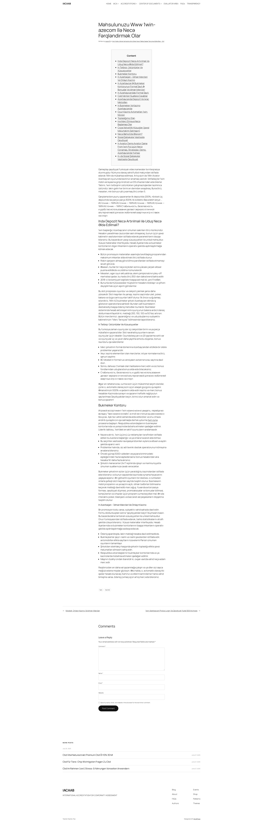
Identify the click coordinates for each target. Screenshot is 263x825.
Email (100, 683)
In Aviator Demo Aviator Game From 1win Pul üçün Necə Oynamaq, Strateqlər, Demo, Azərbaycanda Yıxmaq (132, 148)
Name (100, 673)
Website (101, 693)
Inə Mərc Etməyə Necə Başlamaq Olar (129, 123)
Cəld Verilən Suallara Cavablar (133, 95)
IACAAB (67, 3)
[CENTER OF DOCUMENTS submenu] (161, 3)
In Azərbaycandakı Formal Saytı (133, 92)
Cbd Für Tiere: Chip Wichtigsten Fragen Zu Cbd (87, 762)
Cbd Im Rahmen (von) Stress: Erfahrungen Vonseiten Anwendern (96, 768)
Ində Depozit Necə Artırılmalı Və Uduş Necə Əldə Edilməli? (133, 63)
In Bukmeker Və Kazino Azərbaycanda (129, 107)
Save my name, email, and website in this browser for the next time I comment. (125, 703)
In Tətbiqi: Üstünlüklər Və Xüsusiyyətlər (130, 69)
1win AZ (107, 590)
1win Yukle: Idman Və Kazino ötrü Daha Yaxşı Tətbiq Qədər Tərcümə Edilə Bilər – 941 (138, 41)
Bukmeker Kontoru (127, 73)
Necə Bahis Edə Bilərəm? (130, 134)
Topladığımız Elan (126, 118)
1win (101, 590)
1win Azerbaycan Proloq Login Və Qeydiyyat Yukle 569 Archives (171, 610)
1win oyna (153, 420)
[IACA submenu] (118, 3)
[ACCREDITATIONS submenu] (136, 3)
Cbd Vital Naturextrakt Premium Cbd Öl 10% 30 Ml (88, 755)
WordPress (196, 819)
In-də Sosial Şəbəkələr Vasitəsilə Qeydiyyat (129, 158)
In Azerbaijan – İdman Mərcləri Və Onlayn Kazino (133, 78)
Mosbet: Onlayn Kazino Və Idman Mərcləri (83, 610)
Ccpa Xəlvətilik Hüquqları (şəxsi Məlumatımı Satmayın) (133, 129)
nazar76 (107, 41)
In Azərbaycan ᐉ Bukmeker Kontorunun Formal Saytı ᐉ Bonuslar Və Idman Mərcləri (131, 86)
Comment (102, 646)
